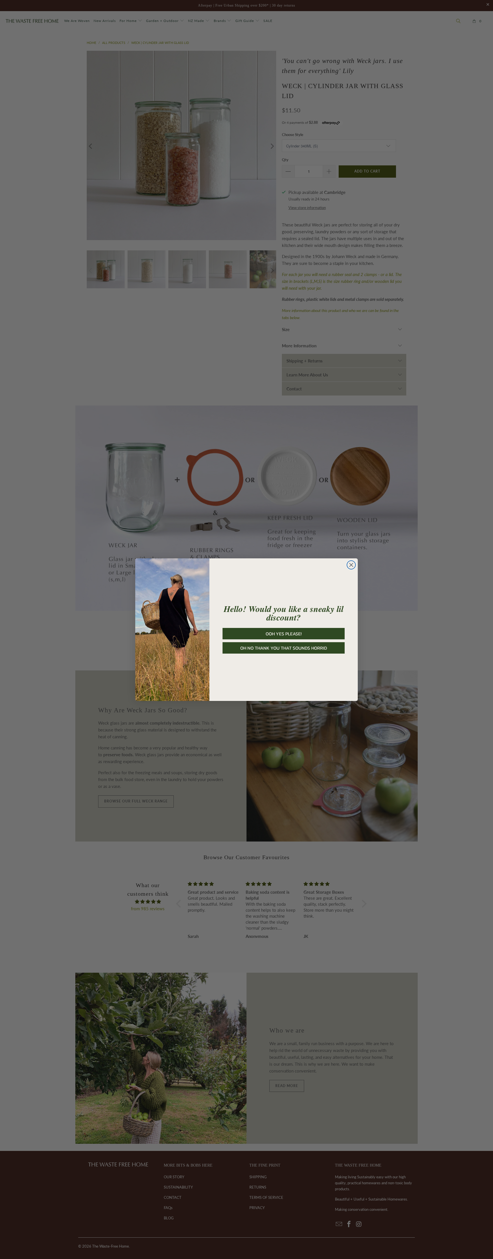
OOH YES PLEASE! (284, 633)
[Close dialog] (351, 565)
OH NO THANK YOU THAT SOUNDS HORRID (283, 647)
